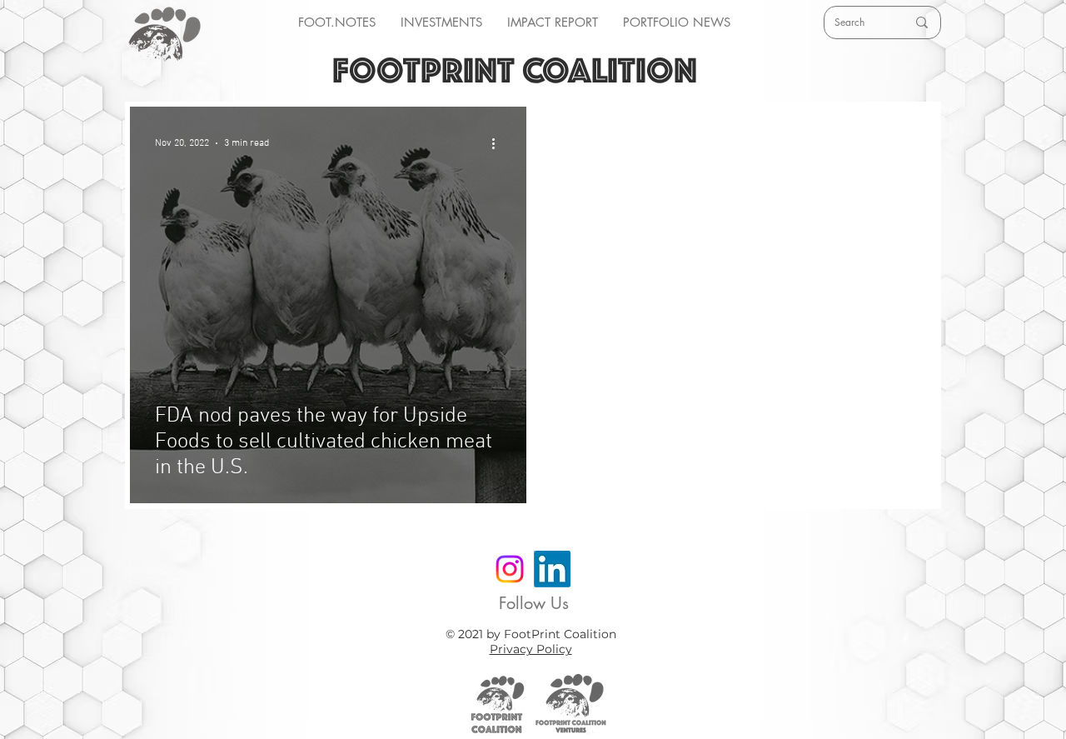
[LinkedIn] (552, 569)
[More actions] (499, 143)
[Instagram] (509, 569)
